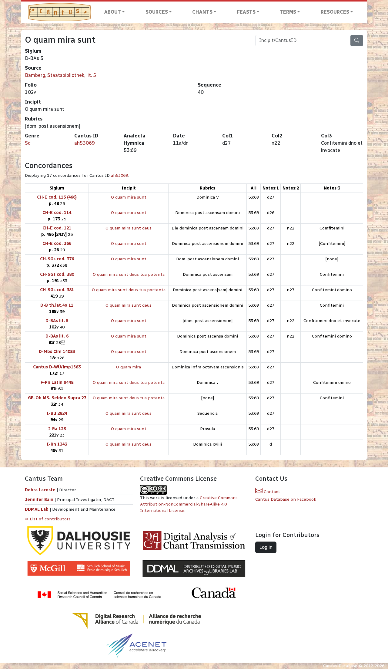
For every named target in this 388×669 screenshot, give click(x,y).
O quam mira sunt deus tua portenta (129, 289)
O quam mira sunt (128, 197)
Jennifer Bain (40, 499)
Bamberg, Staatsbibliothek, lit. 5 (60, 75)
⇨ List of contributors (48, 519)
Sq (28, 143)
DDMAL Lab (36, 509)
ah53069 (84, 143)
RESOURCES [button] (335, 12)
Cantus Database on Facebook (285, 499)
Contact (271, 491)
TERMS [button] (288, 12)
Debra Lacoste (40, 490)
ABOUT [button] (112, 12)
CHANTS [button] (202, 12)
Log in (266, 547)
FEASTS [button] (246, 12)
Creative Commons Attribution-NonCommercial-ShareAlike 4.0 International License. (189, 504)
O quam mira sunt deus (128, 228)
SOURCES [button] (157, 12)
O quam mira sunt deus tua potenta (129, 274)
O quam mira (128, 367)
